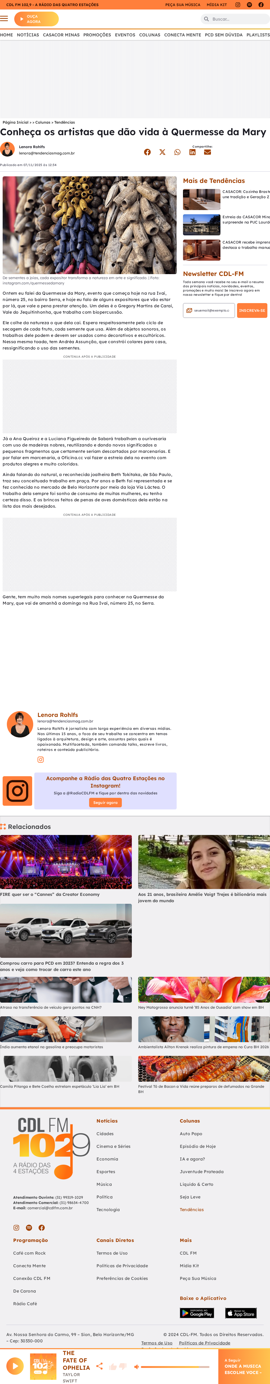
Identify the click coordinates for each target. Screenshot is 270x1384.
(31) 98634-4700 (74, 1202)
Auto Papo (191, 1133)
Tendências (64, 122)
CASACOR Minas (61, 34)
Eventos (125, 34)
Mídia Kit (217, 5)
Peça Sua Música (198, 1278)
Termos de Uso (112, 1253)
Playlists (258, 34)
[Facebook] (261, 4)
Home (6, 34)
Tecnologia (108, 1209)
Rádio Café (25, 1303)
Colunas (149, 34)
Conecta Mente (182, 34)
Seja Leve (190, 1197)
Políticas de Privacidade (122, 1265)
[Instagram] (237, 4)
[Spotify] (249, 4)
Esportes (106, 1171)
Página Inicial (15, 122)
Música (104, 1184)
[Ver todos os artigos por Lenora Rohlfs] (7, 150)
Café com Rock (29, 1253)
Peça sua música (182, 5)
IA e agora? (192, 1159)
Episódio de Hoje (198, 1146)
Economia (107, 1159)
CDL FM (188, 1253)
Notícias (28, 34)
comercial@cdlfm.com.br (50, 1208)
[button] (147, 152)
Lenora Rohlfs (32, 146)
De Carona (24, 1291)
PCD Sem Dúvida (224, 34)
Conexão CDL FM (31, 1278)
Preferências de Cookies (122, 1278)
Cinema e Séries (114, 1146)
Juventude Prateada (202, 1171)
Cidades (105, 1133)
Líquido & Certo (197, 1184)
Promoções (97, 34)
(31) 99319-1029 (68, 1197)
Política (105, 1197)
